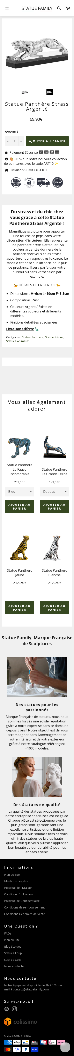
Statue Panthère (33, 337)
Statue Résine (54, 337)
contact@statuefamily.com (31, 989)
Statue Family (22, 1036)
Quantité (11, 131)
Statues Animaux (17, 341)
